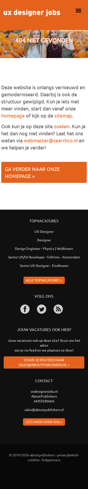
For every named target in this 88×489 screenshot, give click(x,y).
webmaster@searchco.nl (51, 140)
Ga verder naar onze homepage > (32, 172)
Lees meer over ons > (44, 422)
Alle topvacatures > (44, 280)
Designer (44, 240)
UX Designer (44, 231)
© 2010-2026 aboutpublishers (32, 455)
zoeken (61, 126)
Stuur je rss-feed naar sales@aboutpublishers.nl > (44, 362)
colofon (34, 460)
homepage (13, 115)
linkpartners (51, 460)
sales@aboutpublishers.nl (44, 409)
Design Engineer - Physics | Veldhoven (44, 248)
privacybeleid (67, 455)
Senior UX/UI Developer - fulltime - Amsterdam (44, 257)
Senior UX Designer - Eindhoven (44, 265)
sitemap (63, 115)
